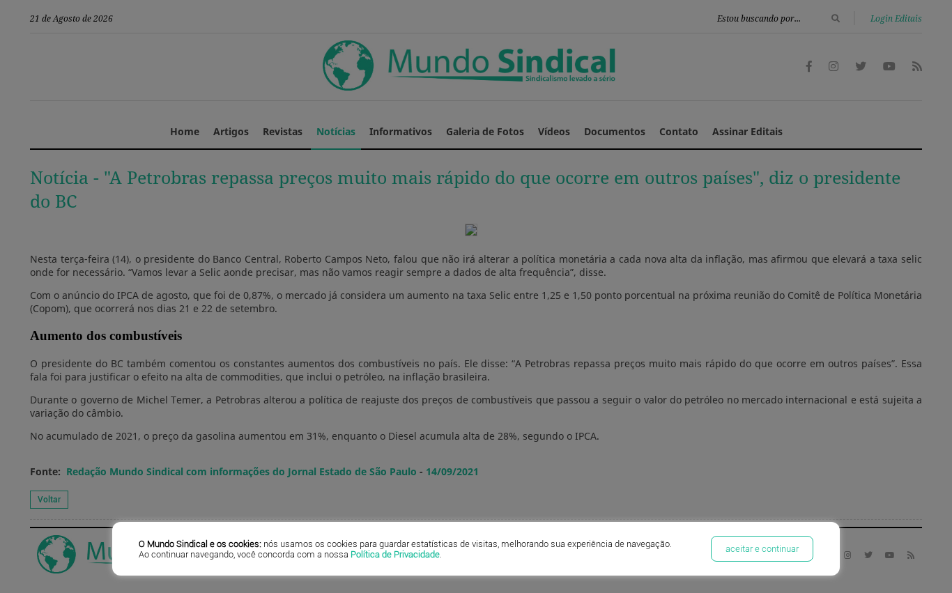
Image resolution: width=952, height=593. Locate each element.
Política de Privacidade (395, 554)
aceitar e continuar (762, 549)
